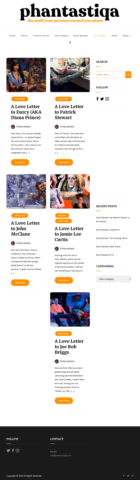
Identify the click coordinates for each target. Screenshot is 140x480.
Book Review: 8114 (105, 255)
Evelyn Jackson (23, 126)
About (126, 35)
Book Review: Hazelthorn (108, 230)
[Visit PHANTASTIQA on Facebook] (97, 100)
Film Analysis (61, 35)
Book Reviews (81, 35)
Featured (62, 215)
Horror (24, 35)
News (114, 35)
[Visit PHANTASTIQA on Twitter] (102, 100)
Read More (20, 162)
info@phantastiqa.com (61, 455)
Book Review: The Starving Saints (111, 238)
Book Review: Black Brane (108, 246)
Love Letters (100, 35)
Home (12, 35)
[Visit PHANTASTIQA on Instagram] (107, 100)
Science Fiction (41, 35)
